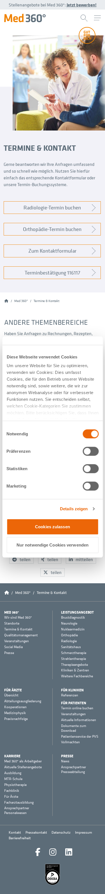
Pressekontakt (36, 832)
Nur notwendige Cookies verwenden (52, 545)
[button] (21, 559)
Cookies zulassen (52, 526)
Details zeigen (74, 508)
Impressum (83, 832)
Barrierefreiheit (20, 838)
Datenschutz (61, 832)
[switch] (91, 451)
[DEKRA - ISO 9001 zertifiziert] (52, 874)
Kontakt (15, 832)
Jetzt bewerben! (82, 5)
